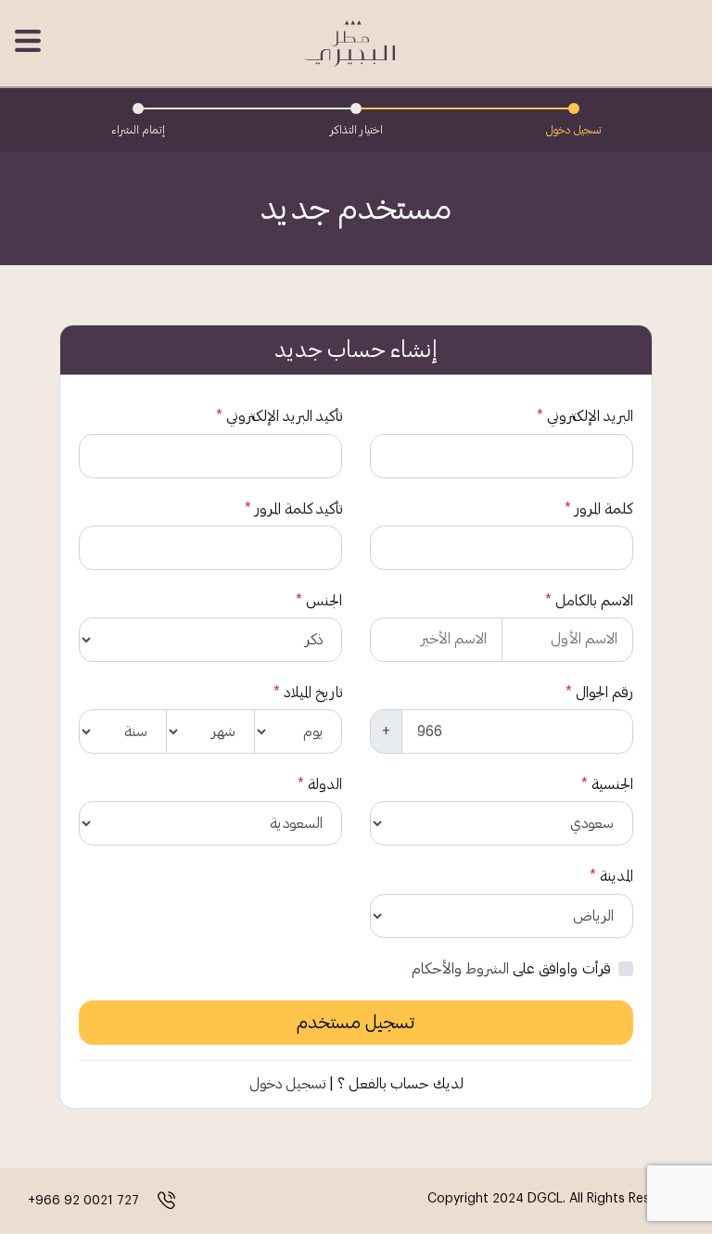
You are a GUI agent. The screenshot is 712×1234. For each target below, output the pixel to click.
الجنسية (612, 784)
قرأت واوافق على (511, 968)
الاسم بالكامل (594, 600)
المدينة (616, 876)
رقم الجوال (604, 692)
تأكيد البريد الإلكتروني (284, 416)
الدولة (325, 784)
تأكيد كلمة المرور (298, 509)
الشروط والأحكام (460, 968)
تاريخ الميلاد (313, 692)
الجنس (324, 600)
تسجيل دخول (287, 1083)
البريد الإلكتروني (590, 416)
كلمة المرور (604, 509)
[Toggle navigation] (30, 41)
